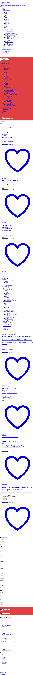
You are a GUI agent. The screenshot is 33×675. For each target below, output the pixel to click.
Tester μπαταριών (5, 50)
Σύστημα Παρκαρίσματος (8, 285)
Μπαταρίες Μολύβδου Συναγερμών (10, 105)
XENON (3, 223)
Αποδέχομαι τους (11, 611)
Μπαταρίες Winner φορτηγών (9, 44)
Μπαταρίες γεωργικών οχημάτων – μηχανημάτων (10, 47)
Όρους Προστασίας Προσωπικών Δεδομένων (14, 611)
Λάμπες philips (7, 284)
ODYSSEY (6, 20)
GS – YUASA (7, 23)
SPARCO (6, 69)
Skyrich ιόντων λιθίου (8, 87)
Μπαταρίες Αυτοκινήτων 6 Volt (6, 322)
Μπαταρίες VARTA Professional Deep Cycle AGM (12, 36)
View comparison (2, 674)
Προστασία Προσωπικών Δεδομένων (7, 634)
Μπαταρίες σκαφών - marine (28, 333)
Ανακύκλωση (3, 54)
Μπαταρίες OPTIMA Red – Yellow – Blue (11, 34)
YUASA (6, 22)
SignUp (1, 614)
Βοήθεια (3, 656)
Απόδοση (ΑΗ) (5, 495)
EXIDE (6, 17)
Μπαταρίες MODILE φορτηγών (9, 40)
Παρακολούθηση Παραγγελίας (6, 2)
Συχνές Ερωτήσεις (4, 632)
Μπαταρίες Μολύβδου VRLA (7, 45)
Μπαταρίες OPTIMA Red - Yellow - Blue (10, 314)
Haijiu (6, 24)
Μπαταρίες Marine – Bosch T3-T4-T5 (10, 33)
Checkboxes (2, 610)
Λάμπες (11, 223)
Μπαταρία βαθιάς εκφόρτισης (9, 90)
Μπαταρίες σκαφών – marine (7, 30)
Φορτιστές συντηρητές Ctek (5, 323)
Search (3, 117)
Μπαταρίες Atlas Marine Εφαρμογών (10, 35)
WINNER (6, 80)
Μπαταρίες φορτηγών (6, 97)
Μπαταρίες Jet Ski (5, 48)
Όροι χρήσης (3, 633)
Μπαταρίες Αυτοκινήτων (6, 10)
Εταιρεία (3, 8)
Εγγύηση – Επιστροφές (5, 664)
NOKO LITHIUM (4, 277)
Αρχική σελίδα (2, 121)
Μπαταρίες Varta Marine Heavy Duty (10, 37)
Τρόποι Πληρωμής (4, 638)
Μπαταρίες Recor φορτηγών (9, 39)
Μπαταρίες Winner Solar (8, 101)
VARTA (6, 16)
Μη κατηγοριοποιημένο (5, 287)
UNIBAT (6, 83)
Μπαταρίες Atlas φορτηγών (9, 43)
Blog (2, 55)
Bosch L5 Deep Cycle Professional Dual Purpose (12, 94)
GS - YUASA (7, 302)
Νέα (2, 630)
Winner (6, 14)
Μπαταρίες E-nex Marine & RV (9, 32)
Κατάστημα (3, 3)
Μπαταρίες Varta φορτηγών (9, 42)
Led (5, 282)
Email (1, 609)
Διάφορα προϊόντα (4, 111)
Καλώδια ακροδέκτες (6, 51)
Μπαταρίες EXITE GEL (8, 38)
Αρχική (3, 7)
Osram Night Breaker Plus (8, 283)
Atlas (6, 13)
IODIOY (6, 281)
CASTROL (6, 292)
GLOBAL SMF (7, 12)
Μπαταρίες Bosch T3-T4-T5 (9, 41)
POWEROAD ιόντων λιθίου (9, 29)
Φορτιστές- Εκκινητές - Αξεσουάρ (6, 324)
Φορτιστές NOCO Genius (7, 108)
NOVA (6, 72)
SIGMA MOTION (7, 19)
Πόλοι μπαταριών (5, 52)
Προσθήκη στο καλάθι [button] (11, 144)
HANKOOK (7, 18)
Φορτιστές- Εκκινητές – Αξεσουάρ (6, 49)
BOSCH (6, 15)
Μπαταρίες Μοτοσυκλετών (7, 79)
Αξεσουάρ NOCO (6, 325)
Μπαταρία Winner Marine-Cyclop (9, 31)
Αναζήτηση (11, 118)
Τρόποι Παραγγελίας (4, 637)
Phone (1, 613)
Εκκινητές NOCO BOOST (7, 326)
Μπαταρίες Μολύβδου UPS (9, 104)
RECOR (6, 11)
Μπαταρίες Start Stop (5, 321)
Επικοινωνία (3, 56)
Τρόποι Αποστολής (4, 639)
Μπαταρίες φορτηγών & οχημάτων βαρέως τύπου (10, 316)
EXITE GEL (7, 26)
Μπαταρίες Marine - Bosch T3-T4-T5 (10, 313)
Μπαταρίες (3, 9)
